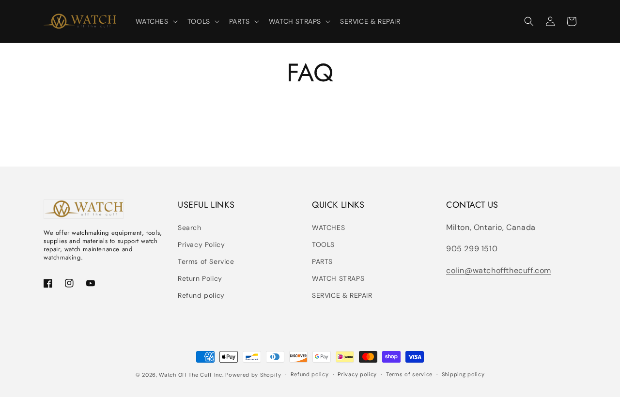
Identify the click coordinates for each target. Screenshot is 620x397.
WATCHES (328, 227)
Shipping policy (463, 374)
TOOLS (323, 244)
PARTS (322, 261)
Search (190, 227)
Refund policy (201, 295)
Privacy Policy (201, 244)
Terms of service (409, 374)
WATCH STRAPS (338, 278)
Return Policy (200, 278)
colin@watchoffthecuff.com (498, 270)
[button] (156, 21)
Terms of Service (206, 261)
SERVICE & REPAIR (342, 295)
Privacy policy (357, 374)
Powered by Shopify (253, 374)
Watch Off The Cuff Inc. (191, 374)
